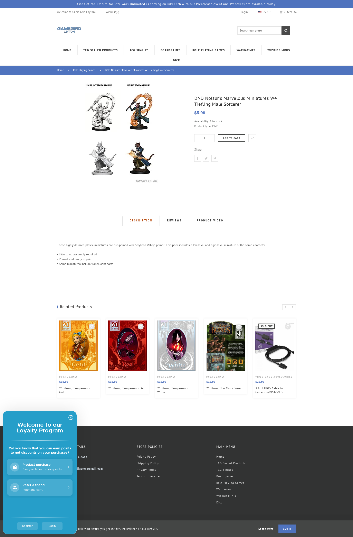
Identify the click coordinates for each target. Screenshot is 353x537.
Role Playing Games (84, 70)
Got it (287, 528)
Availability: (202, 121)
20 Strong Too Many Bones (224, 388)
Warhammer (224, 489)
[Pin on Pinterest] (214, 158)
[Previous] (285, 307)
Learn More (266, 528)
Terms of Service (148, 476)
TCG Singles (224, 470)
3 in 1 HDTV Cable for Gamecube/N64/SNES (269, 390)
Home (60, 70)
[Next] (292, 307)
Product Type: (202, 126)
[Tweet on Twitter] (206, 158)
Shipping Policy (148, 463)
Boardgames (224, 476)
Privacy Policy (146, 470)
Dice (219, 502)
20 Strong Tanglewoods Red (126, 388)
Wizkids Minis (226, 496)
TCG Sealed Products (231, 463)
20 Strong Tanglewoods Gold (75, 390)
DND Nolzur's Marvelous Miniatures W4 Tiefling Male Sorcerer (139, 70)
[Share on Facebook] (197, 158)
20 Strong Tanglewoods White (173, 390)
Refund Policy (146, 456)
